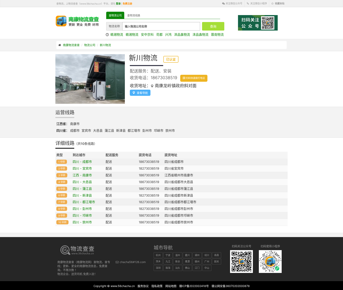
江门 (197, 267)
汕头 (177, 267)
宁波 (168, 255)
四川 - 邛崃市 (82, 215)
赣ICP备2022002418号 (194, 286)
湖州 (197, 255)
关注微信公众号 (233, 3)
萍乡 (158, 261)
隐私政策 (157, 286)
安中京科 (147, 34)
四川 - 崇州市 (82, 222)
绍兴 (206, 255)
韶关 (216, 261)
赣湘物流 (116, 34)
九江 (168, 261)
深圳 (158, 267)
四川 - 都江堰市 (84, 202)
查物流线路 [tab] (133, 15)
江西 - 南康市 (82, 175)
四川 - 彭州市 (82, 209)
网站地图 (170, 286)
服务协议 (143, 286)
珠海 (168, 267)
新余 (177, 261)
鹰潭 (187, 261)
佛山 (187, 267)
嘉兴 (187, 255)
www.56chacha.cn (123, 286)
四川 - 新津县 (82, 195)
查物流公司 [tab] (115, 15)
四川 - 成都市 (82, 162)
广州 (206, 261)
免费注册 (127, 3)
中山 (206, 267)
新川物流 (105, 45)
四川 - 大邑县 (82, 182)
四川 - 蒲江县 (82, 189)
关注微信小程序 (258, 3)
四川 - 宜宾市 (82, 168)
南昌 (216, 255)
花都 (159, 34)
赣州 (197, 261)
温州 (177, 255)
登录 (118, 3)
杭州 (158, 255)
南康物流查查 (71, 45)
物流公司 (89, 45)
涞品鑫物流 (182, 34)
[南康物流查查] (77, 21)
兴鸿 (168, 34)
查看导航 (141, 92)
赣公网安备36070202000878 (231, 286)
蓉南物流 (217, 34)
